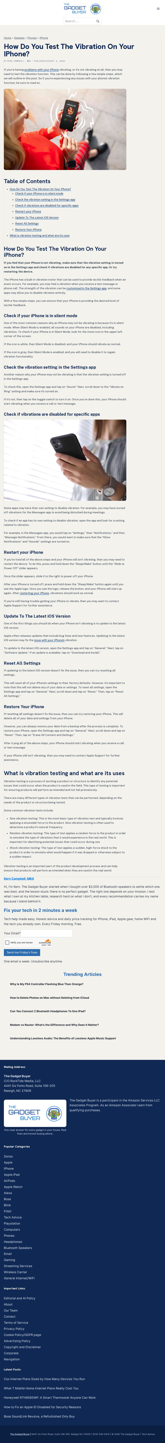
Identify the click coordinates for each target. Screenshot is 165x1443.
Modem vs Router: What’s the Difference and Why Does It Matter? (54, 1024)
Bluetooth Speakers (18, 1248)
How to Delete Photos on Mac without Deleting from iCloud (49, 997)
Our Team (11, 1310)
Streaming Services (18, 1266)
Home (7, 37)
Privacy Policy (14, 1329)
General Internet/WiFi (19, 1278)
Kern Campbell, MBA (19, 61)
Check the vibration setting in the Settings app (45, 199)
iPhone (44, 37)
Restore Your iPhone (28, 229)
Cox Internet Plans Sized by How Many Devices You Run (44, 1379)
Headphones (13, 1242)
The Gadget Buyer (20, 1434)
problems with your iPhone (41, 69)
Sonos (8, 1156)
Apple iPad (12, 1175)
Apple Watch (13, 1187)
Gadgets (19, 37)
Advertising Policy (17, 1341)
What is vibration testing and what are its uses (40, 235)
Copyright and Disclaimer (22, 1347)
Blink (7, 1205)
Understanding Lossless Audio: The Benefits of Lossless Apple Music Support (63, 1038)
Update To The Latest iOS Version (37, 217)
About (8, 1304)
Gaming (9, 1260)
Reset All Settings (27, 223)
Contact (9, 1316)
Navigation (12, 1359)
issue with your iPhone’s (49, 640)
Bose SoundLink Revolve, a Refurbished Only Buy (39, 1416)
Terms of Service (16, 1323)
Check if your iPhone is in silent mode (39, 193)
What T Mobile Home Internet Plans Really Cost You (41, 1388)
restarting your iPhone (34, 593)
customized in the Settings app (86, 288)
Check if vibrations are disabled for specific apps (47, 205)
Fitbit (7, 1211)
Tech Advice (13, 1217)
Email (8, 1254)
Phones (32, 37)
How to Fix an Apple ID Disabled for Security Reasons (42, 1407)
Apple (8, 1162)
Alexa (8, 1193)
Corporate (11, 1353)
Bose (7, 1199)
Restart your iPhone (28, 211)
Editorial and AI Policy (19, 1298)
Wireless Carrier (15, 1272)
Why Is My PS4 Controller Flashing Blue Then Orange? (46, 984)
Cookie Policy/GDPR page (22, 1335)
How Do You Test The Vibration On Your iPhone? (40, 189)
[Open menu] (158, 8)
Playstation (12, 1223)
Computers (12, 1229)
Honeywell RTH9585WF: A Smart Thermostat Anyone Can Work (50, 1398)
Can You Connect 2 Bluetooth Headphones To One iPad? (48, 1011)
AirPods (9, 1181)
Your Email (12, 933)
